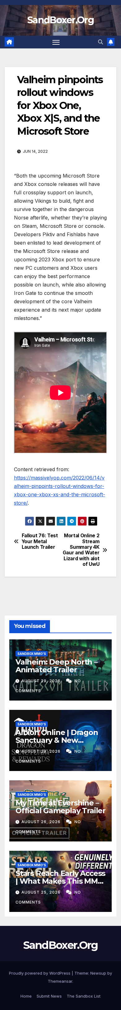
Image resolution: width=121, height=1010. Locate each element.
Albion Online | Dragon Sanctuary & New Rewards (57, 740)
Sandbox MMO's (31, 654)
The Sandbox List (84, 996)
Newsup (98, 973)
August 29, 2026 (41, 681)
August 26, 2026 (41, 821)
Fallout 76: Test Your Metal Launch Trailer (40, 541)
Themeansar (60, 981)
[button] (100, 42)
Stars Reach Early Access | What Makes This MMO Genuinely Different (60, 881)
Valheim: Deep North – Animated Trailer (56, 665)
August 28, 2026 (41, 751)
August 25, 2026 (41, 892)
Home (26, 996)
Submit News (49, 996)
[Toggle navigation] (56, 42)
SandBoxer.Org (60, 20)
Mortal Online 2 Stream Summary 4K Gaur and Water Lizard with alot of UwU (81, 550)
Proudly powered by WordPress (40, 973)
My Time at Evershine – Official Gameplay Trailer (60, 806)
